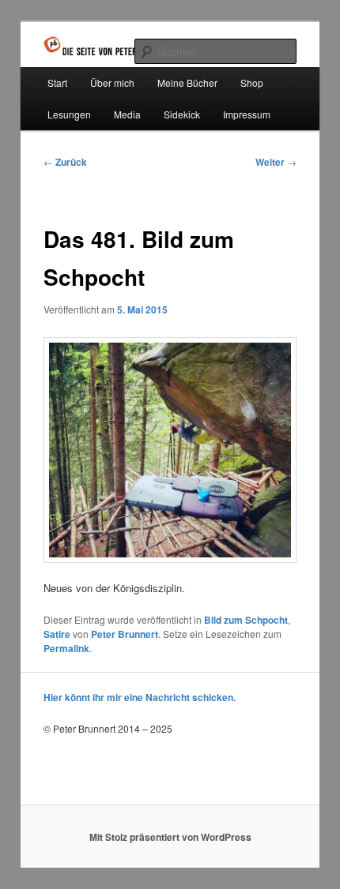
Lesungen (69, 114)
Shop (251, 82)
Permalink (66, 648)
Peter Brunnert (124, 634)
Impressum (246, 114)
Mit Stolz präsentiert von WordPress (170, 837)
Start (57, 82)
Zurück (65, 162)
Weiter (276, 162)
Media (127, 114)
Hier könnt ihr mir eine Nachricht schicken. (139, 697)
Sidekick (182, 114)
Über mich (112, 82)
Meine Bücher (187, 82)
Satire (56, 634)
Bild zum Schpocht (246, 620)
